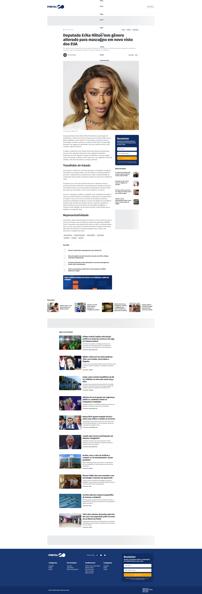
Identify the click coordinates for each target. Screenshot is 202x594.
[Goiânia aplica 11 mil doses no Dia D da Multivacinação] (60, 307)
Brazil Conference (68, 235)
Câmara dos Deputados (79, 235)
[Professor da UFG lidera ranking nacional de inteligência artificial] (87, 307)
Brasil (123, 29)
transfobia (74, 238)
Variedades (135, 29)
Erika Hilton (66, 238)
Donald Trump (100, 235)
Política (128, 29)
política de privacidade (123, 162)
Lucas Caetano (72, 55)
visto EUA (81, 238)
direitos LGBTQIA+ (91, 235)
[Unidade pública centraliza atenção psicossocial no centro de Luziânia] (142, 307)
